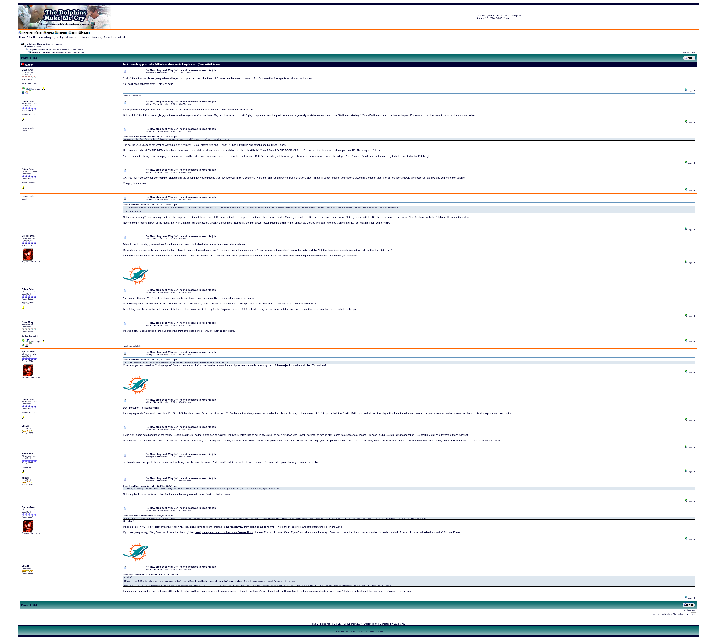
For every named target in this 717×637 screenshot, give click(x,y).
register (517, 15)
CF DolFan (64, 50)
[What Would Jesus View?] (23, 93)
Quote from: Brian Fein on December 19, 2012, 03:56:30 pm (150, 360)
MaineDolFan (76, 50)
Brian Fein (28, 101)
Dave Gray (27, 69)
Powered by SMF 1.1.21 (344, 632)
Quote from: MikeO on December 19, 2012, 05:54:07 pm (148, 516)
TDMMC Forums (34, 47)
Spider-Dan (28, 235)
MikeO (25, 426)
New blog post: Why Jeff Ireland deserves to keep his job (58, 52)
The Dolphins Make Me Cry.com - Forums (43, 44)
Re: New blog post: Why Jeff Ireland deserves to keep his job (181, 70)
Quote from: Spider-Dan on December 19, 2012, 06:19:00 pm (150, 574)
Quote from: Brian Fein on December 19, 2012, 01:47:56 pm (150, 137)
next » (693, 52)
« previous (686, 52)
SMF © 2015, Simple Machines (370, 632)
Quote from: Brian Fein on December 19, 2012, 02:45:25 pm (150, 205)
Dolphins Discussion (39, 50)
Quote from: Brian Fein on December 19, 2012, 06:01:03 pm (150, 486)
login (507, 15)
